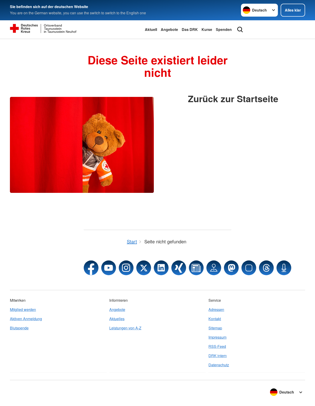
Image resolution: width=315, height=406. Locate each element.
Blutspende (19, 328)
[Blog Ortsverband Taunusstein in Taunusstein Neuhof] (196, 267)
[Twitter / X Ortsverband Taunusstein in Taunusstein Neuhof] (143, 267)
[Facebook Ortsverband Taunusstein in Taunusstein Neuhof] (91, 267)
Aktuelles (117, 318)
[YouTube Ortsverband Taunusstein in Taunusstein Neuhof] (108, 267)
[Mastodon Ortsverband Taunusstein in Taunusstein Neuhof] (231, 267)
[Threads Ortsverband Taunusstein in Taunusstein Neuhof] (266, 267)
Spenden (224, 29)
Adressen (216, 309)
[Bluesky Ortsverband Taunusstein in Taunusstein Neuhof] (248, 267)
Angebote (169, 29)
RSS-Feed (217, 346)
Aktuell (151, 29)
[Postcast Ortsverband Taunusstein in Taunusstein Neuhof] (283, 267)
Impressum (217, 337)
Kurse (207, 29)
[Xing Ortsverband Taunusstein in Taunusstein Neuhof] (178, 267)
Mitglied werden (23, 309)
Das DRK (190, 29)
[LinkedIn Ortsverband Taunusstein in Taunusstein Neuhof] (161, 267)
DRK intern (217, 355)
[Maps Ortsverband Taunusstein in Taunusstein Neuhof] (213, 267)
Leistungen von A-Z (125, 328)
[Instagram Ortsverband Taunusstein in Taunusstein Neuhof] (126, 267)
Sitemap (215, 328)
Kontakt (214, 318)
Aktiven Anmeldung (26, 318)
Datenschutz (218, 364)
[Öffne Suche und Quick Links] (240, 29)
